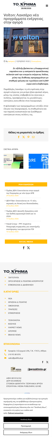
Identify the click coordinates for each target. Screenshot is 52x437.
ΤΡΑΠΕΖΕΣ (12, 309)
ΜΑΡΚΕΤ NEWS (15, 327)
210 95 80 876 (14, 354)
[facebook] (43, 362)
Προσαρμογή (26, 426)
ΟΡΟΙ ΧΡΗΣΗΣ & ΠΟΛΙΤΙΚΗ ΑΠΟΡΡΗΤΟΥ (25, 281)
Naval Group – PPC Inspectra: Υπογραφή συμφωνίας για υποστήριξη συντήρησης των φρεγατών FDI (23, 226)
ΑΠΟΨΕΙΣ (12, 331)
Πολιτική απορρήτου (15, 413)
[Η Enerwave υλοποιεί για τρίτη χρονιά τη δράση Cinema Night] (13, 161)
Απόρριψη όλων (26, 432)
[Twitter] (28, 247)
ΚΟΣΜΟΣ (12, 323)
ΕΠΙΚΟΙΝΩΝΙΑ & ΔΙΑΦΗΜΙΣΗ (20, 284)
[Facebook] (23, 247)
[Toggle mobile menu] (47, 5)
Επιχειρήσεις (36, 61)
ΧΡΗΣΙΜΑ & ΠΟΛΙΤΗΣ (17, 302)
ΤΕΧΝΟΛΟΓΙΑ (14, 320)
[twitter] (47, 362)
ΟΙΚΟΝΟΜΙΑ (13, 305)
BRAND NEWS (14, 334)
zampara (11, 61)
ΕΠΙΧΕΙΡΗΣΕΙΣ (14, 313)
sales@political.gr (15, 358)
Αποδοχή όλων (26, 419)
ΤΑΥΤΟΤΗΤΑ (13, 277)
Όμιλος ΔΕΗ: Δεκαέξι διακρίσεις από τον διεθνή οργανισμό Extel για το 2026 (22, 213)
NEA (10, 298)
